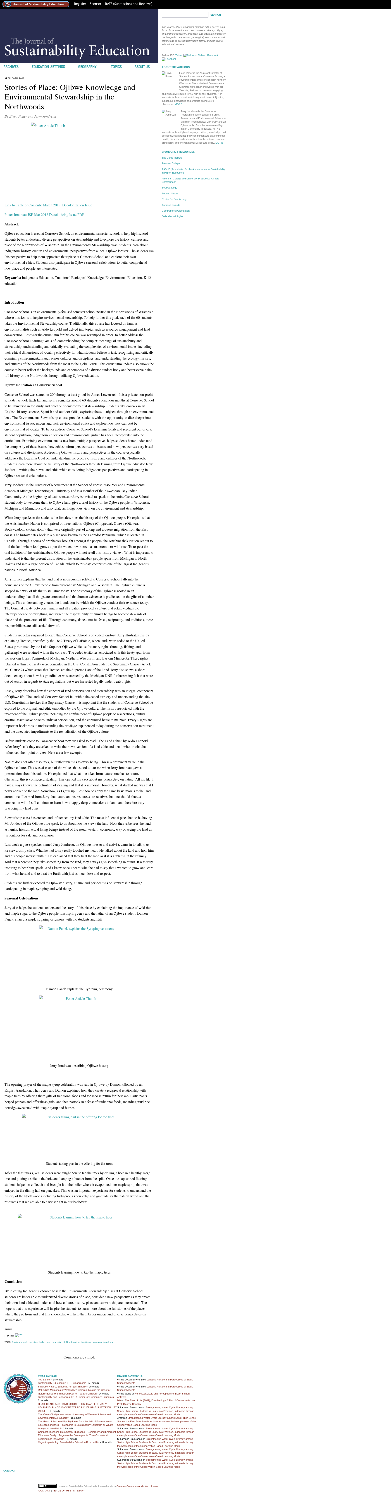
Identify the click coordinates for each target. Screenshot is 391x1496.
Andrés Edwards (171, 205)
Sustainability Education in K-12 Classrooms (62, 1383)
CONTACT (44, 1490)
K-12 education (72, 1342)
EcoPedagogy (169, 187)
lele (119, 1400)
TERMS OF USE (61, 1490)
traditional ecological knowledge (97, 1342)
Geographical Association (176, 210)
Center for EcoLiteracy (174, 199)
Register (80, 4)
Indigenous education (50, 1342)
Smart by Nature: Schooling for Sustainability (62, 1386)
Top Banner (44, 1379)
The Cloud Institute (172, 157)
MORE (178, 104)
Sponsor (95, 4)
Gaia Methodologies (173, 216)
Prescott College (171, 163)
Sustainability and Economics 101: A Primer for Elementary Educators (76, 1397)
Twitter (179, 55)
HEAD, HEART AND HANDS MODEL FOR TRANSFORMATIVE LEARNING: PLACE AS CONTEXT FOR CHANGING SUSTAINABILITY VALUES (77, 1407)
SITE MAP (78, 1490)
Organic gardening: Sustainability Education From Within (68, 1442)
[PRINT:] (19, 1335)
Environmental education (25, 1342)
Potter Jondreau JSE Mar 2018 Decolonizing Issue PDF (44, 214)
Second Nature (170, 193)
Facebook (212, 55)
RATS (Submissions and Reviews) (128, 4)
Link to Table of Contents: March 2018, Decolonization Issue (48, 205)
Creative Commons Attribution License (137, 1486)
